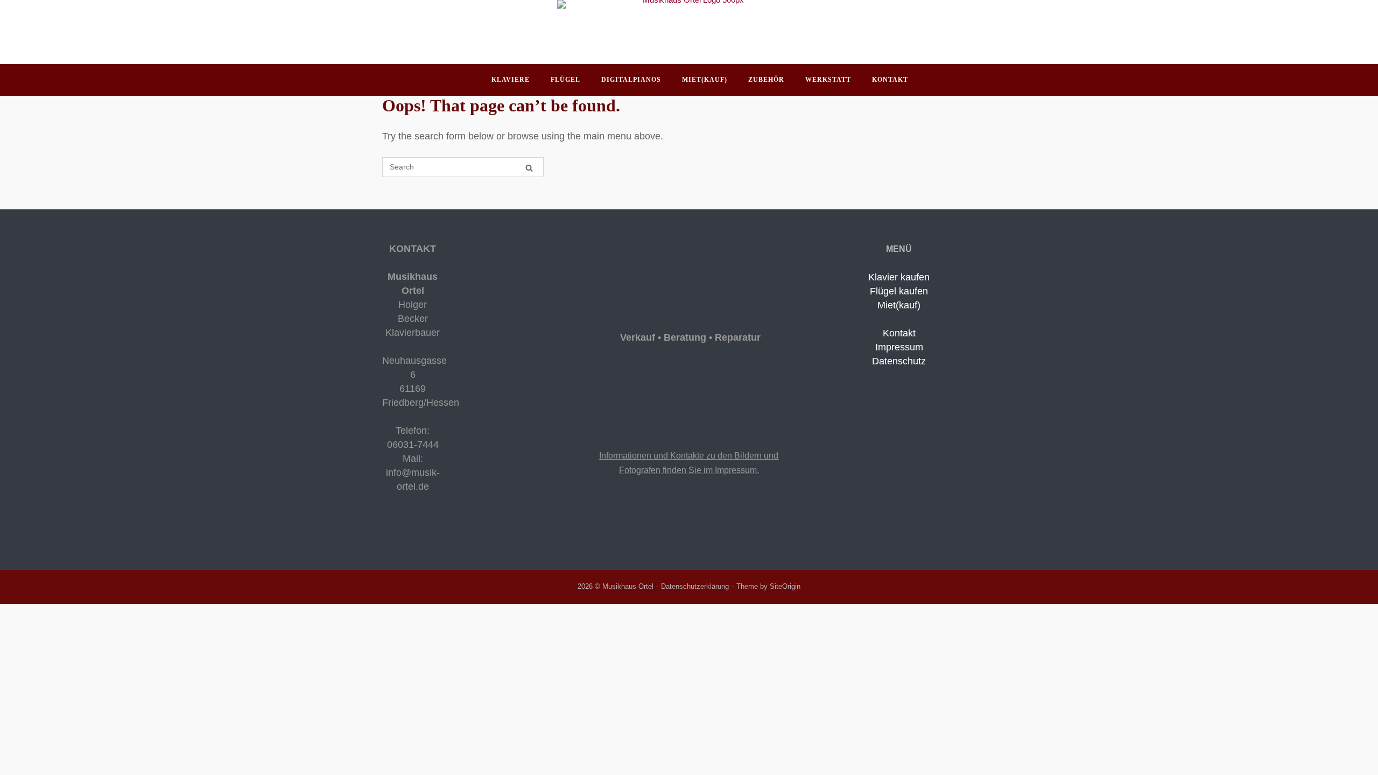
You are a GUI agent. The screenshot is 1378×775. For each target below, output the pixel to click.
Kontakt (890, 79)
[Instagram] (395, 530)
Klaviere (510, 79)
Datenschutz (899, 361)
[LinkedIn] (402, 530)
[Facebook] (386, 530)
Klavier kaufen (899, 277)
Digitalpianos (631, 79)
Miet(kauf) (704, 79)
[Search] (529, 167)
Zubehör (766, 79)
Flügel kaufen (899, 291)
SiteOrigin (785, 586)
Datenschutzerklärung (695, 586)
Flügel (565, 79)
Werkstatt (828, 79)
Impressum (899, 347)
